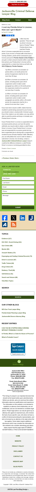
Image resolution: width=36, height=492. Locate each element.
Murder (5, 249)
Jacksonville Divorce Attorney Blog (13, 316)
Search (18, 297)
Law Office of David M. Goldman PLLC (23, 484)
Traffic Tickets (8, 263)
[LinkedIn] (22, 218)
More (30, 20)
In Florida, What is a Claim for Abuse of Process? (18, 333)
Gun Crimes (7, 245)
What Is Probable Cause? (10, 337)
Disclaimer (18, 451)
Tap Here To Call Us (18, 4)
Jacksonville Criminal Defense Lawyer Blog (18, 12)
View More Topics (7, 281)
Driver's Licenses (11, 148)
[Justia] (31, 218)
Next (17, 158)
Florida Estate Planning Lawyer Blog (14, 313)
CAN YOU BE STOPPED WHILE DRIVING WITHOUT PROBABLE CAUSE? (15, 329)
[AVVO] (4, 224)
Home (12, 158)
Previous (5, 158)
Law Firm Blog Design (17, 489)
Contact (18, 20)
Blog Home (6, 20)
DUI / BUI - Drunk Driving (11, 242)
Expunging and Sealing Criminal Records (17, 256)
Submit (18, 207)
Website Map (18, 461)
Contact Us (18, 456)
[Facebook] (4, 218)
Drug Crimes (7, 267)
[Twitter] (13, 218)
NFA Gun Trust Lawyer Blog (11, 309)
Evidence (6, 238)
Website (18, 441)
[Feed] (13, 224)
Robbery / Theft (8, 270)
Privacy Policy (18, 446)
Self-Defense (7, 274)
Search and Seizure (9, 277)
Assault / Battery (8, 252)
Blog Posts (18, 466)
